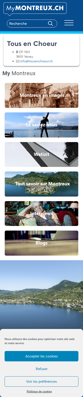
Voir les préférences (41, 381)
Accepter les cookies (41, 356)
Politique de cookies (39, 391)
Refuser (41, 369)
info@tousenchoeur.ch (36, 61)
